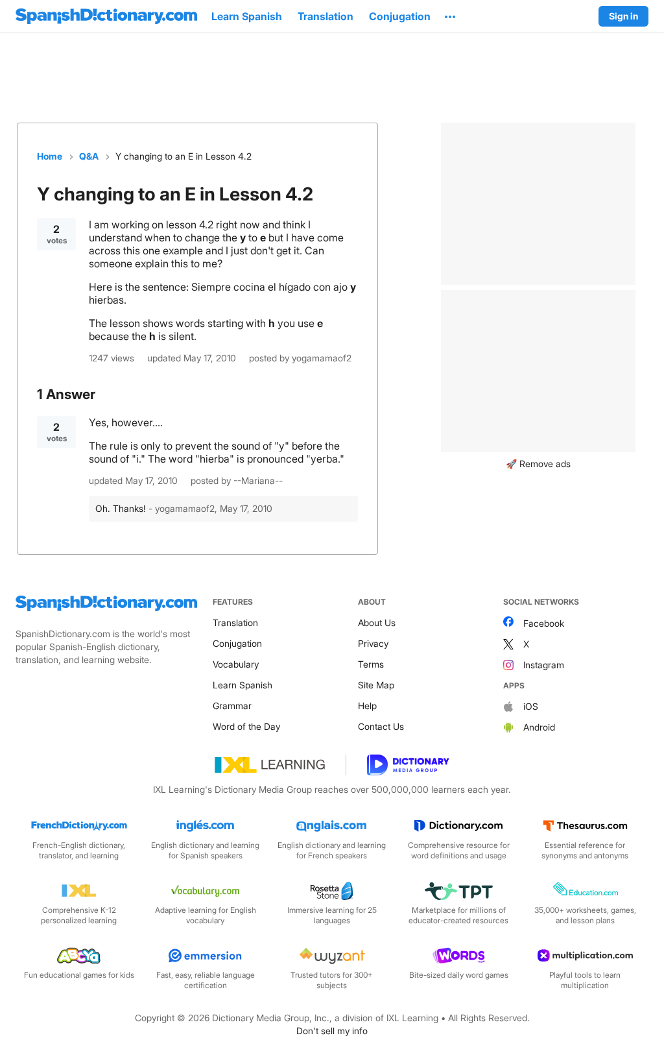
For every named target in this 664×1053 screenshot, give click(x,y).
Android (539, 726)
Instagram (543, 664)
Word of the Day (246, 726)
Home (49, 156)
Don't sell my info (332, 1030)
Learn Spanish (242, 684)
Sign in (623, 15)
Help (367, 705)
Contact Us (381, 726)
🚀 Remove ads (538, 463)
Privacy (373, 643)
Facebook (543, 623)
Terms (371, 664)
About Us (377, 622)
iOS (530, 706)
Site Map (376, 684)
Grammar (232, 705)
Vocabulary (236, 664)
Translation (235, 622)
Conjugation (237, 643)
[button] (450, 16)
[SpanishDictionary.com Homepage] (106, 16)
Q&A (89, 156)
